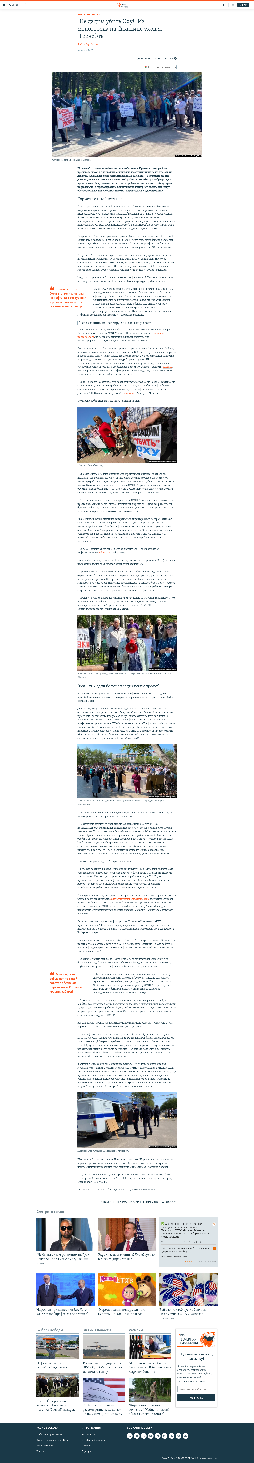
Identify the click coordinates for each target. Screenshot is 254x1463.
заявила (167, 367)
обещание (105, 553)
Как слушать (88, 1435)
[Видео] (224, 5)
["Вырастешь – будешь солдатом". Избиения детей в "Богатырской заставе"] (150, 1390)
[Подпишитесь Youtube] (150, 1436)
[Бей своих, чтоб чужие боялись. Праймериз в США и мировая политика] (188, 1289)
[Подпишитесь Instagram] (164, 1436)
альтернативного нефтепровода (130, 899)
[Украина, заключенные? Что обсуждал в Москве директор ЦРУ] (127, 1234)
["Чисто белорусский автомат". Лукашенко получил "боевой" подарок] (57, 1385)
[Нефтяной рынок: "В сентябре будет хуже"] (57, 1347)
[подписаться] (185, 1436)
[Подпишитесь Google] (130, 1436)
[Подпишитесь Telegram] (158, 1436)
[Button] (144, 59)
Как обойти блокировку (94, 1440)
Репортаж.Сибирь (88, 14)
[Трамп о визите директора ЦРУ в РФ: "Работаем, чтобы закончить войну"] (104, 1347)
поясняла (129, 393)
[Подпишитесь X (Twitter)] (144, 1436)
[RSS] (171, 1436)
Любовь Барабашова (87, 44)
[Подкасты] (178, 1436)
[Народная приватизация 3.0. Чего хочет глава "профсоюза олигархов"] (65, 1289)
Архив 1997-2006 (45, 1446)
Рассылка (87, 1446)
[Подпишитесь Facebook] (136, 1436)
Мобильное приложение (49, 1435)
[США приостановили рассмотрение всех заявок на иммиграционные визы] (104, 1390)
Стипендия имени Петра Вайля (53, 1440)
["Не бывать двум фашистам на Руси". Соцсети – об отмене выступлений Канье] (65, 1234)
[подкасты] (233, 5)
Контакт (40, 1451)
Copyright (87, 1451)
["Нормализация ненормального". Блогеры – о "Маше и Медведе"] (127, 1289)
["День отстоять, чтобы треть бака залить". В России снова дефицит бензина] (150, 1347)
